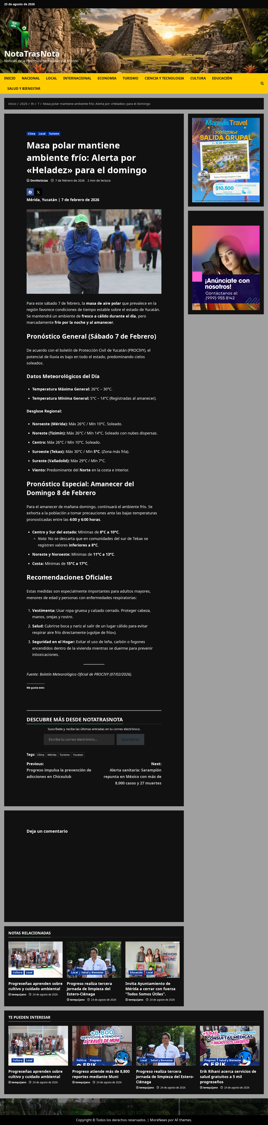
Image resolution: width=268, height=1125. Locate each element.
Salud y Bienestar (23, 88)
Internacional (77, 78)
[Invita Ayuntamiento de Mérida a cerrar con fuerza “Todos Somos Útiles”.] (152, 960)
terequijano (19, 994)
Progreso (95, 1060)
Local (51, 78)
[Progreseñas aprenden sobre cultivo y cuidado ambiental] (35, 960)
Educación (222, 78)
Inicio (9, 78)
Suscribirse (130, 739)
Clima (31, 133)
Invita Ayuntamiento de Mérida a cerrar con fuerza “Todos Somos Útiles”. (150, 988)
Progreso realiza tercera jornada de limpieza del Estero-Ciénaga (89, 988)
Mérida (52, 755)
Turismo (130, 78)
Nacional (31, 78)
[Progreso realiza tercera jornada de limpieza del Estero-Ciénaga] (94, 960)
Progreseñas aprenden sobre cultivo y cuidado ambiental (35, 986)
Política (81, 1060)
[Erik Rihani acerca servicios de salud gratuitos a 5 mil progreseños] (230, 1046)
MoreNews (158, 1120)
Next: (132, 773)
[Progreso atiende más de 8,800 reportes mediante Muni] (102, 1046)
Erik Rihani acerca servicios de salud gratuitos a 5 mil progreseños (228, 1076)
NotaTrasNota (32, 53)
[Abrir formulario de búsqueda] (262, 83)
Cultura (198, 78)
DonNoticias (39, 180)
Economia (107, 78)
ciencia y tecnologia (164, 78)
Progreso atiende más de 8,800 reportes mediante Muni (101, 1074)
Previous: (59, 770)
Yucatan (78, 755)
